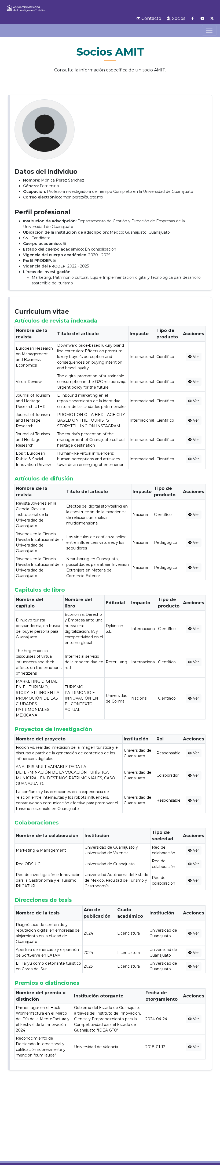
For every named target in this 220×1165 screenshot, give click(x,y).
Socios (178, 18)
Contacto (150, 18)
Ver (195, 356)
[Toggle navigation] (209, 30)
